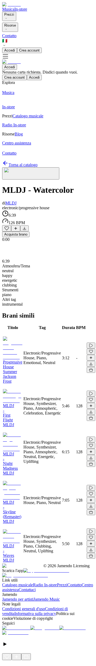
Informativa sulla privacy (35, 613)
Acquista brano (15, 234)
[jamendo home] (11, 4)
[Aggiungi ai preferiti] (6, 228)
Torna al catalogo (23, 165)
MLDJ (10, 203)
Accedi (9, 50)
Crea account (29, 50)
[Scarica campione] (24, 228)
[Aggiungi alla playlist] (15, 228)
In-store (20, 9)
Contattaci (27, 589)
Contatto (9, 35)
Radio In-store (45, 585)
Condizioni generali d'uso (23, 609)
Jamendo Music (47, 599)
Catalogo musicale (17, 585)
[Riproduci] (91, 345)
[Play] (30, 173)
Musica (8, 9)
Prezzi (9, 14)
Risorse (10, 25)
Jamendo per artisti (18, 599)
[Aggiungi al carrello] (91, 370)
